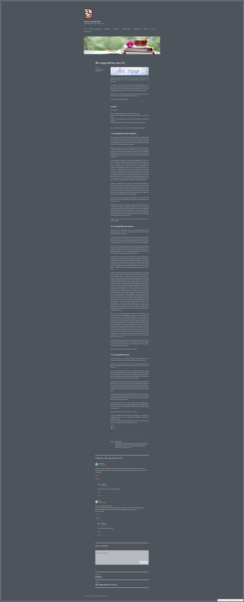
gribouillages (98, 29)
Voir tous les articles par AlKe (124, 447)
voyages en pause (126, 29)
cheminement (87, 31)
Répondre (98, 478)
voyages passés (136, 29)
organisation (116, 29)
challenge (97, 69)
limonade (153, 29)
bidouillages (107, 29)
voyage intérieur (98, 70)
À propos (91, 29)
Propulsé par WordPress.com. (101, 595)
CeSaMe (103, 484)
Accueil (85, 29)
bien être (146, 29)
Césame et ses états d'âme (92, 21)
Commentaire (143, 562)
